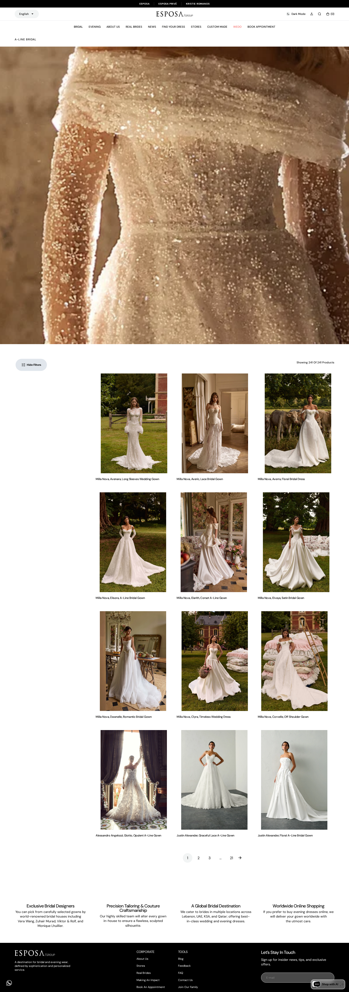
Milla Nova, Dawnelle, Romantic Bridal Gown (124, 717)
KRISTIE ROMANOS (198, 3)
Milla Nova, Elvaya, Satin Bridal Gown (281, 598)
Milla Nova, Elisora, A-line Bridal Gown (120, 598)
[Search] (319, 14)
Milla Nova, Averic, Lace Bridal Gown (200, 479)
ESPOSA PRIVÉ (167, 3)
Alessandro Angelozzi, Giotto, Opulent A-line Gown (128, 835)
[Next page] (242, 858)
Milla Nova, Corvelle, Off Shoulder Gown (283, 717)
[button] (311, 13)
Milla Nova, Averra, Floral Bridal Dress (281, 479)
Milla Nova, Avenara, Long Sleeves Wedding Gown (127, 479)
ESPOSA (144, 3)
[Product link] (134, 423)
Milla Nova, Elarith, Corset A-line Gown (202, 598)
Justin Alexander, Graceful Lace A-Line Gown (205, 835)
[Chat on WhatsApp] (9, 982)
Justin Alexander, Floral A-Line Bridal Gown (285, 835)
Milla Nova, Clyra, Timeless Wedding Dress (203, 717)
